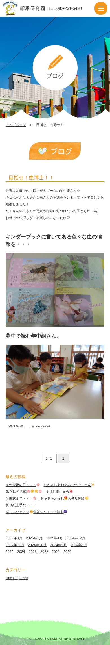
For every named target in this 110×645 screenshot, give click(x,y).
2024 (21, 552)
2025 (10, 552)
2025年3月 (14, 538)
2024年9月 (58, 545)
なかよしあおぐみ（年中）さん (67, 485)
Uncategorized (40, 426)
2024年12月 (76, 538)
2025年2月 (34, 538)
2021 (56, 552)
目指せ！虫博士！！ (31, 178)
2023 (33, 552)
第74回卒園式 (16, 492)
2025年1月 (54, 538)
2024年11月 (15, 545)
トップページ (16, 125)
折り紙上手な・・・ (21, 505)
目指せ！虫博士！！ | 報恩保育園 (29, 8)
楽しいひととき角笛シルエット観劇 (35, 512)
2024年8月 (79, 545)
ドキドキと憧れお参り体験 (62, 498)
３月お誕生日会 (57, 492)
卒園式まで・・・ (19, 498)
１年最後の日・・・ (21, 485)
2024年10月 (37, 545)
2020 (67, 552)
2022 (44, 552)
